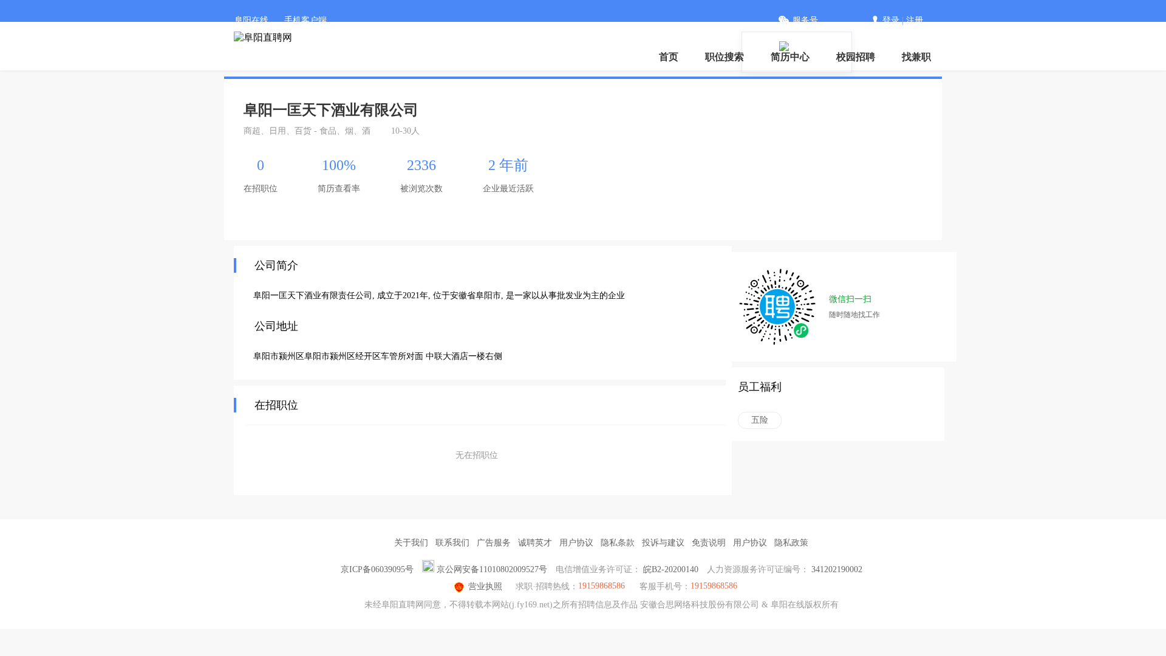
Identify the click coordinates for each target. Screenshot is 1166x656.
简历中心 (790, 57)
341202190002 (836, 569)
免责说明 (709, 542)
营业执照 (485, 586)
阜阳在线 (251, 20)
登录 (890, 20)
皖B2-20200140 (670, 569)
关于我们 (411, 542)
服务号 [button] (805, 20)
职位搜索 (724, 57)
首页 (668, 57)
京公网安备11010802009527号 (492, 569)
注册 (914, 20)
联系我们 (452, 542)
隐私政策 (791, 542)
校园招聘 (855, 57)
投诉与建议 (663, 542)
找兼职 (916, 57)
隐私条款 (618, 542)
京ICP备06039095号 (377, 569)
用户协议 (576, 542)
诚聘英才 (535, 542)
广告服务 (494, 542)
